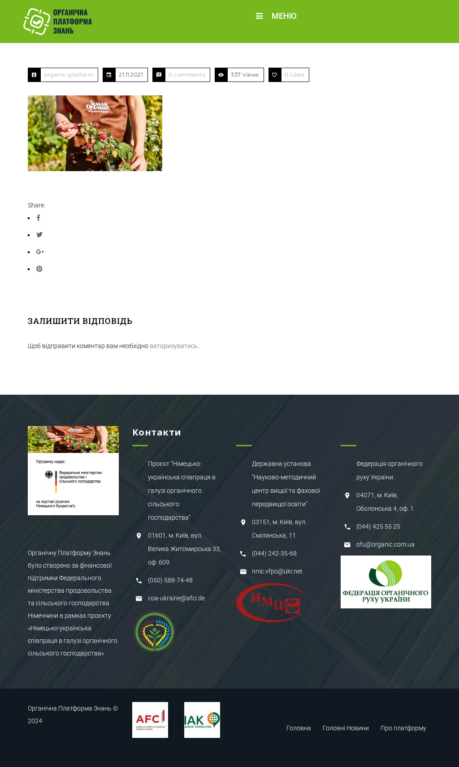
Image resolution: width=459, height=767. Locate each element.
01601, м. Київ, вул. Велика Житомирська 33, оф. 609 (184, 549)
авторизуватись (174, 345)
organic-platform (68, 74)
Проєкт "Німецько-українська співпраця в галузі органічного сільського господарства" (182, 490)
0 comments (187, 74)
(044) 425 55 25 (378, 526)
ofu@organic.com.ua (385, 544)
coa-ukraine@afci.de (176, 598)
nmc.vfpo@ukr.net (277, 571)
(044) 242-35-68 (274, 553)
